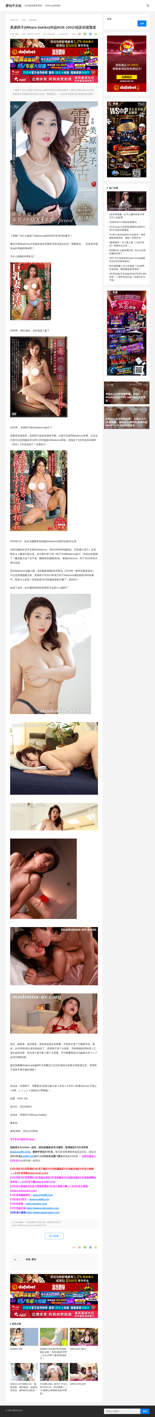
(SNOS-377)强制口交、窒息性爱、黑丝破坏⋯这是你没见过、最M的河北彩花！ (23, 1387)
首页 (23, 20)
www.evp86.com (20, 1152)
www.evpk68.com (39, 1199)
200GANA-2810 (78, 1349)
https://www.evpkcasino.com (42, 1208)
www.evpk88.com (43, 1195)
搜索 (109, 19)
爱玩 (17, 34)
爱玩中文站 (13, 5)
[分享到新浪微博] (79, 34)
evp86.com (27, 1156)
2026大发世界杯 (53, 5)
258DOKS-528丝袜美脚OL (123, 222)
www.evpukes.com (36, 1204)
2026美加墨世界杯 (33, 5)
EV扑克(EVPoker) (25, 1139)
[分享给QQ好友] (90, 34)
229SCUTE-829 (78, 1384)
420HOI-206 (16, 1349)
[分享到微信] (85, 34)
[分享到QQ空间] (96, 34)
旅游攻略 (33, 20)
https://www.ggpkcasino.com (42, 1212)
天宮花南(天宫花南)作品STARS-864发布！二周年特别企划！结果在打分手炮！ (127, 276)
